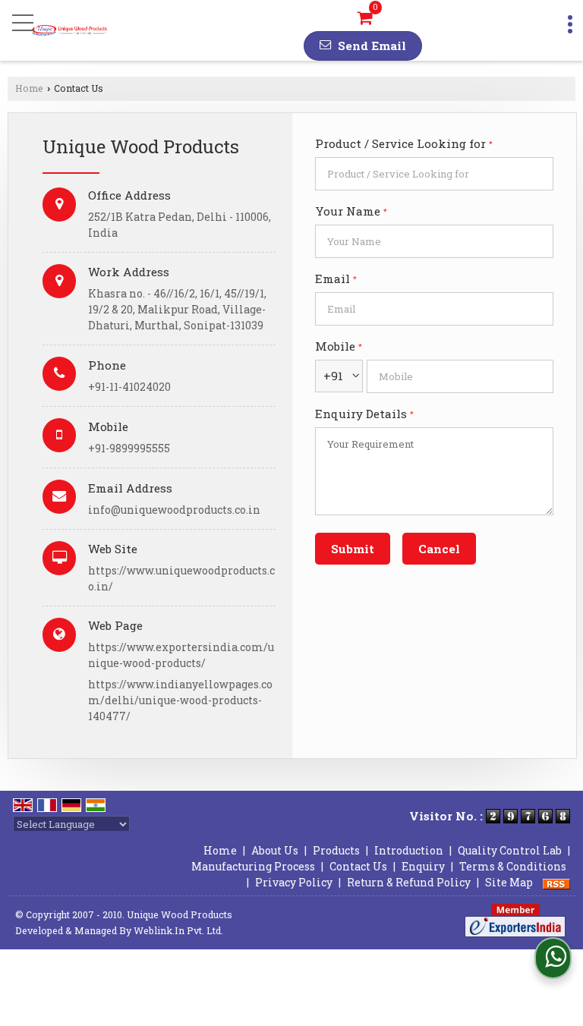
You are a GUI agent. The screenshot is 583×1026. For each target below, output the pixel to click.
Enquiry (423, 866)
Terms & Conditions (512, 866)
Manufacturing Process (253, 866)
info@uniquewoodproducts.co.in (174, 509)
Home (29, 88)
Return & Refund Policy (409, 882)
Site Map (509, 882)
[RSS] (556, 882)
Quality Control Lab (510, 850)
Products (336, 850)
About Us (274, 850)
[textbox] (434, 173)
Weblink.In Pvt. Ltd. (178, 930)
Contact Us (358, 866)
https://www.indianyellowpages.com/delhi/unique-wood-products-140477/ (180, 700)
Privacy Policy (293, 882)
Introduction (408, 850)
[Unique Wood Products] (69, 30)
